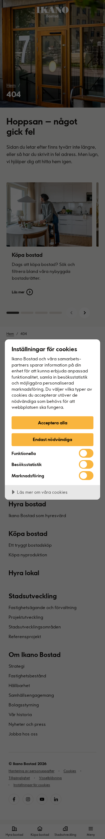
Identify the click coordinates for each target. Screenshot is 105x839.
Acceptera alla (52, 422)
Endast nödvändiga (52, 439)
